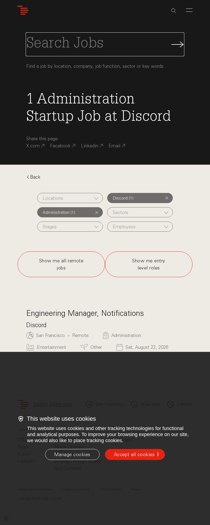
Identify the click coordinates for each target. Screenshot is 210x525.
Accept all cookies (134, 454)
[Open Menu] (189, 10)
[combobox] (70, 198)
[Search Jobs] (105, 44)
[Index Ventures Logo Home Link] (23, 10)
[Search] (173, 10)
